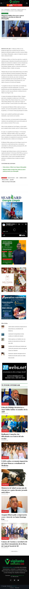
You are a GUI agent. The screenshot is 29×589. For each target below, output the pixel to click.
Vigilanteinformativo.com (8, 567)
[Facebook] (10, 580)
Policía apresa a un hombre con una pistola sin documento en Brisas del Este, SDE (16, 341)
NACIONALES (13, 9)
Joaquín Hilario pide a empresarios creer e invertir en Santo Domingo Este (14, 517)
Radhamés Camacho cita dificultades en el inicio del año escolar (12, 436)
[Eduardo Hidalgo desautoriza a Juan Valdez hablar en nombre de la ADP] (14, 397)
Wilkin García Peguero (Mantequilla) (8, 181)
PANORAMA (7, 9)
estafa (17, 177)
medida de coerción (23, 177)
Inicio (2, 9)
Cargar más (14, 551)
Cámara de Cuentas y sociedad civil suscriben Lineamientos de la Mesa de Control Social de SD (14, 544)
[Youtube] (18, 580)
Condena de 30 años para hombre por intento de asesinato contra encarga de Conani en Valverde (17, 348)
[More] (20, 43)
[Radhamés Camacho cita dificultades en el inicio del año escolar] (14, 423)
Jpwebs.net (14, 586)
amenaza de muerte (11, 177)
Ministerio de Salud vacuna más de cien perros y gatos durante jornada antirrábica (14, 490)
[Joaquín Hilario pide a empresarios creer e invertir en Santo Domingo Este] (14, 504)
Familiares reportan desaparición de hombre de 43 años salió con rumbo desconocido (17, 355)
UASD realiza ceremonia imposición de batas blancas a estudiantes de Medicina (17, 328)
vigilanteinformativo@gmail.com (17, 575)
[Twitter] (14, 580)
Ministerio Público (5, 179)
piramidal (11, 179)
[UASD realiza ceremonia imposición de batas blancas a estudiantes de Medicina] (14, 450)
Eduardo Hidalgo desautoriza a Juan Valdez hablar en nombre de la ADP (14, 409)
